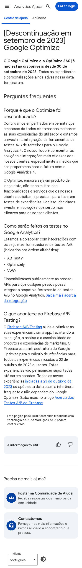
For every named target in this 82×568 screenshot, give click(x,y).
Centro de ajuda (16, 18)
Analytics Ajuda (28, 6)
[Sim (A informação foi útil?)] (58, 445)
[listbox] (23, 560)
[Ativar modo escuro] (43, 559)
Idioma (17, 553)
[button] (7, 6)
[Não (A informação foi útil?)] (70, 445)
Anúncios (39, 18)
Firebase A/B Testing (24, 327)
